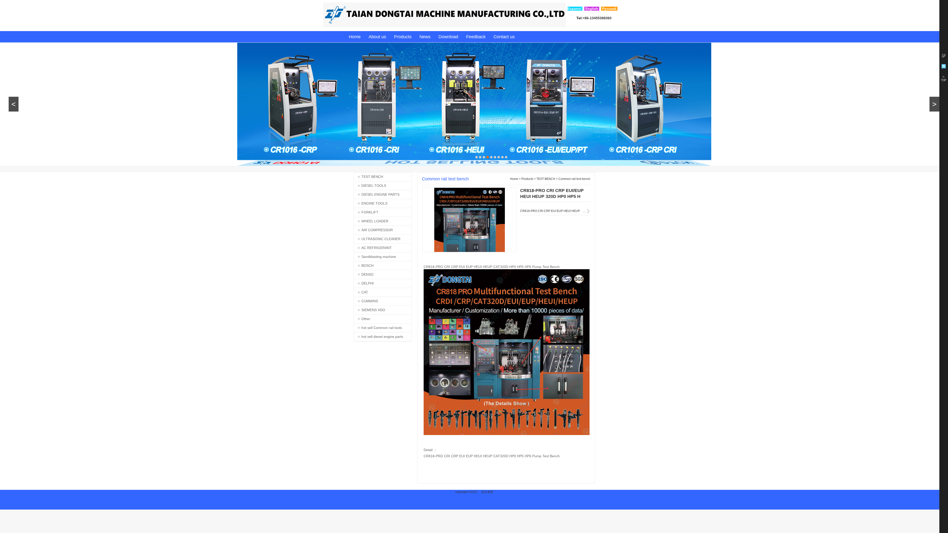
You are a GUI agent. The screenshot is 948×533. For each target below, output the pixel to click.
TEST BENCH (372, 177)
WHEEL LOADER (374, 221)
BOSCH (367, 265)
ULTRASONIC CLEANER (380, 239)
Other (365, 319)
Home (355, 36)
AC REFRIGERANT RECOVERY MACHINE (373, 249)
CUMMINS (369, 301)
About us (377, 36)
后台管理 (487, 492)
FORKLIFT (369, 212)
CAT (364, 292)
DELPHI (367, 283)
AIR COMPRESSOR (377, 230)
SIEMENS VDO (373, 310)
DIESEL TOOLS (373, 186)
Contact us (504, 36)
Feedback (476, 36)
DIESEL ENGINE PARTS (380, 194)
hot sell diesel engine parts (382, 337)
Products (403, 36)
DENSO (367, 274)
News (425, 36)
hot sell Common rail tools (381, 328)
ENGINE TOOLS (374, 203)
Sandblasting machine (378, 257)
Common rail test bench (574, 179)
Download (448, 36)
